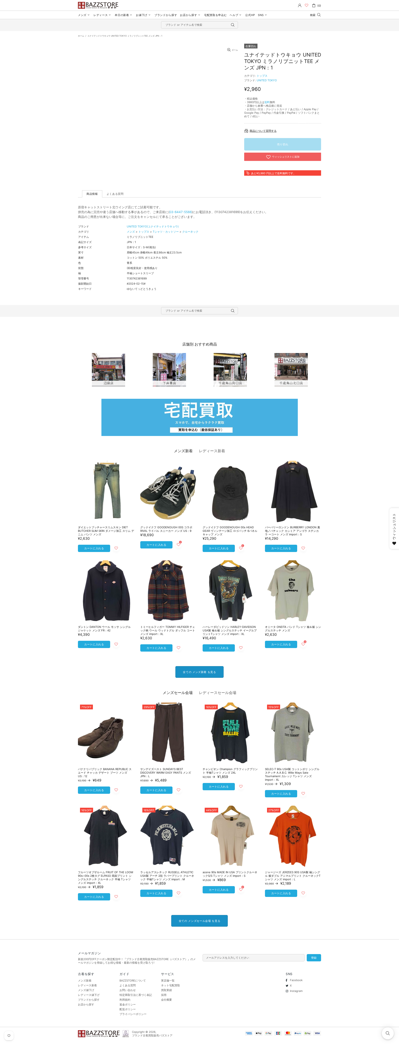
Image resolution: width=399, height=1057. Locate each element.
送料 (267, 102)
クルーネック (190, 231)
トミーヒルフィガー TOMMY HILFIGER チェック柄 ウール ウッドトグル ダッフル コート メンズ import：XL (167, 630)
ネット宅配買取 (170, 985)
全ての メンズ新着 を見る (199, 672)
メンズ (131, 231)
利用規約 (124, 999)
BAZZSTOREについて (132, 980)
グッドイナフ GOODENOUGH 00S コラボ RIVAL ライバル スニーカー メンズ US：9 (166, 529)
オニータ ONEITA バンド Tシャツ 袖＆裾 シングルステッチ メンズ (293, 628)
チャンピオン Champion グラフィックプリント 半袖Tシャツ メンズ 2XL (230, 770)
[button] (388, 1033)
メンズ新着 (183, 451)
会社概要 (166, 999)
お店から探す (86, 1004)
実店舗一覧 (168, 980)
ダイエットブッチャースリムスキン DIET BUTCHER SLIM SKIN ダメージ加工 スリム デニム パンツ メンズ (106, 531)
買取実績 (166, 990)
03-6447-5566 (180, 212)
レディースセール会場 (217, 692)
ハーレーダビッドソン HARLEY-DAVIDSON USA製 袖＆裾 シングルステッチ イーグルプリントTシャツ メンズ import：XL (230, 630)
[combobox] (199, 24)
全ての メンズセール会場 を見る (199, 920)
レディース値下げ (89, 994)
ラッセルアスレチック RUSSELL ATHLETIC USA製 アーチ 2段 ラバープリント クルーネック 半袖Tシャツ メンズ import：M (167, 876)
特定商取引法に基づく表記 (135, 994)
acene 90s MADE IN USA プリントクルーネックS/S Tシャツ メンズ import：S (230, 874)
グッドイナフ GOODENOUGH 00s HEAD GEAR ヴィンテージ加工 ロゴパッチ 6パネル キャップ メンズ (230, 531)
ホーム (81, 36)
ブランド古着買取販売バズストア (98, 5)
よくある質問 (127, 985)
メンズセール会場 (178, 692)
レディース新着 (212, 451)
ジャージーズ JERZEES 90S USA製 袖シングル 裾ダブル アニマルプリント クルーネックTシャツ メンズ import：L (292, 876)
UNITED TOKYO (267, 80)
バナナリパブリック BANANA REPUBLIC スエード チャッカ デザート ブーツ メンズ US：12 (105, 772)
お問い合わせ (127, 990)
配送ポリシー (127, 1009)
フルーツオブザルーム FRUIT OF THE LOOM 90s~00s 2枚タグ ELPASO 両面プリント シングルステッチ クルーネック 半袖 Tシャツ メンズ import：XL (105, 877)
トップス (262, 75)
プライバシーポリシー (133, 1014)
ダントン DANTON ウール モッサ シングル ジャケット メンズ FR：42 (104, 628)
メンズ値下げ (86, 990)
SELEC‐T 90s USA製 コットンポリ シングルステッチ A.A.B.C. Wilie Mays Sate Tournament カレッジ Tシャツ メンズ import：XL (292, 774)
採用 (163, 994)
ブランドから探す (89, 999)
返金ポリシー (127, 1004)
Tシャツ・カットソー (166, 231)
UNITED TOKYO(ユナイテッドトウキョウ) (153, 226)
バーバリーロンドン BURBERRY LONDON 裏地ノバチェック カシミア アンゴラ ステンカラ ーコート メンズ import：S (292, 531)
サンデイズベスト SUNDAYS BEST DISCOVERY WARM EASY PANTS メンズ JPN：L (165, 772)
